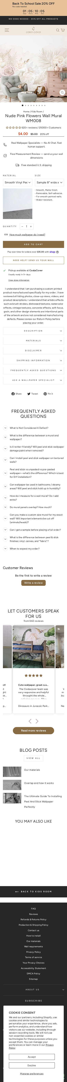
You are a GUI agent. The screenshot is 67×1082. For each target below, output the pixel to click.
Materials (33, 341)
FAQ (33, 908)
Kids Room (36, 111)
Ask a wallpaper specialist (33, 380)
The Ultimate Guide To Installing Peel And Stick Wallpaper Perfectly (43, 801)
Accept (32, 1056)
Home (26, 111)
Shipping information (33, 360)
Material (9, 175)
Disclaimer (33, 350)
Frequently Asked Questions (33, 370)
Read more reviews (33, 730)
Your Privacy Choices (33, 962)
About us (33, 990)
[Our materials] (12, 772)
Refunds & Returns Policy (33, 919)
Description (33, 331)
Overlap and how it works (39, 783)
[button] (58, 30)
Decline (31, 1065)
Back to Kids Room (36, 891)
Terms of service (33, 957)
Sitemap (33, 979)
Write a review (33, 582)
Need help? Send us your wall (33, 260)
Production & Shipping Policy (33, 925)
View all (33, 758)
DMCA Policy (33, 973)
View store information (18, 280)
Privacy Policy (33, 952)
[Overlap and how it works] (12, 785)
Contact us (33, 930)
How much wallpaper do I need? (27, 234)
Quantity (10, 226)
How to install (33, 935)
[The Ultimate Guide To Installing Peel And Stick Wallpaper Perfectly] (12, 798)
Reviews (33, 914)
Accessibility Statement (33, 968)
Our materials (32, 769)
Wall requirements (33, 946)
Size (38, 175)
